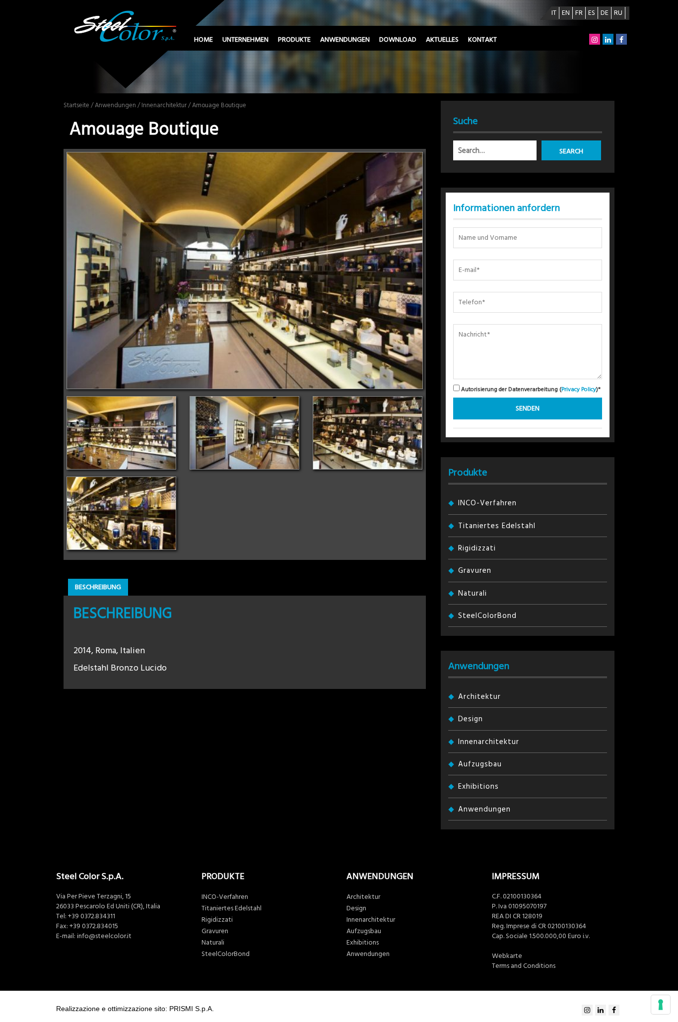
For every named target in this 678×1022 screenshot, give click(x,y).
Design (470, 719)
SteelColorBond (487, 616)
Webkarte (507, 956)
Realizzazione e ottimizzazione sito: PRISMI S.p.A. (135, 1009)
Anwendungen (345, 40)
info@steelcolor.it (104, 936)
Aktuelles (442, 40)
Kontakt (482, 40)
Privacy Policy (578, 389)
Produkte (294, 40)
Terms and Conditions (523, 966)
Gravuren (474, 570)
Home (203, 40)
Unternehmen (245, 40)
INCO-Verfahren (487, 503)
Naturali (472, 593)
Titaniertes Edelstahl (497, 526)
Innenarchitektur (164, 105)
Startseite (76, 105)
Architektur (479, 696)
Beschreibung (98, 587)
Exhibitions (478, 786)
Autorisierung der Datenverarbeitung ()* (530, 389)
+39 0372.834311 (91, 916)
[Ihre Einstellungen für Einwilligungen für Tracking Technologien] (660, 1004)
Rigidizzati (477, 548)
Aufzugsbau (480, 764)
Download (397, 40)
